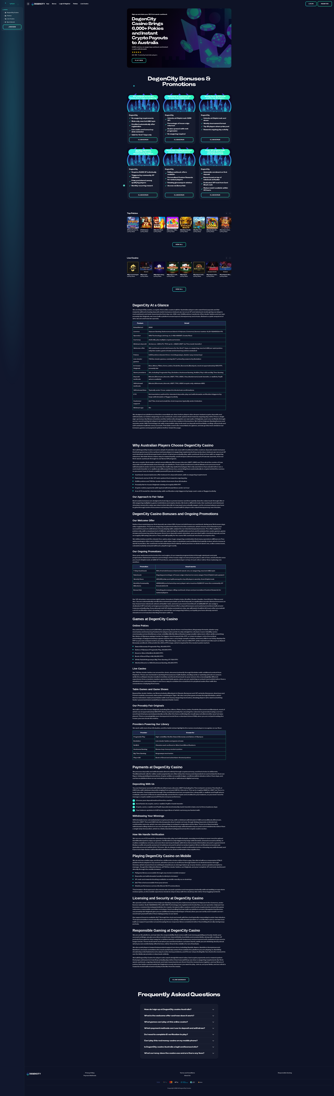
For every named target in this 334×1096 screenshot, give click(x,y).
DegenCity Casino (13, 12)
